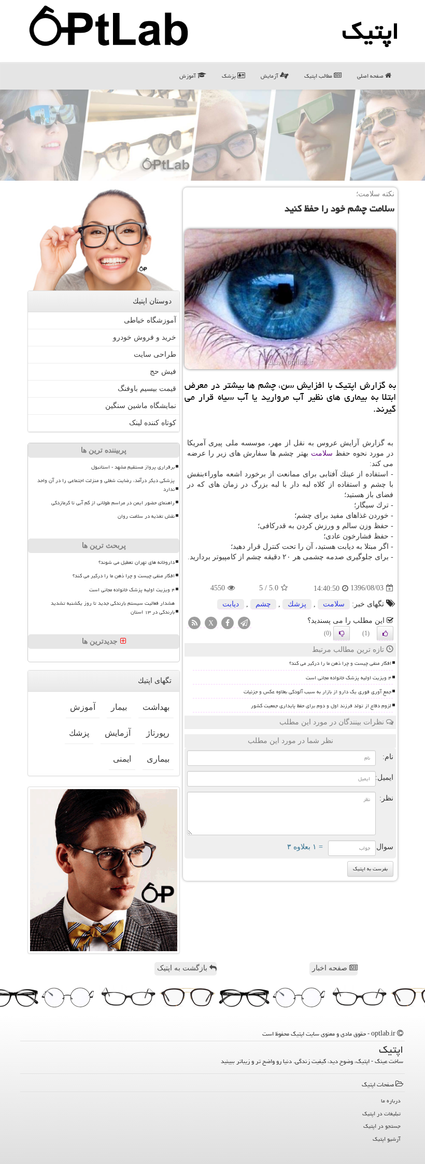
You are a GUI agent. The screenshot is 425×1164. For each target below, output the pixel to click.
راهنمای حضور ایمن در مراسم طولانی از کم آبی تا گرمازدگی (113, 503)
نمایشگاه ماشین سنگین (140, 406)
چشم (263, 604)
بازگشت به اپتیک (183, 968)
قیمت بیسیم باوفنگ (147, 388)
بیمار (119, 707)
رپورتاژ (157, 733)
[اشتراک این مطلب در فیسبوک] (227, 623)
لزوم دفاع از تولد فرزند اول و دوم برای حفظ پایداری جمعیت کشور (321, 706)
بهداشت (156, 707)
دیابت (230, 604)
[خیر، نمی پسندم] (341, 633)
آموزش (188, 75)
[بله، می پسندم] (385, 633)
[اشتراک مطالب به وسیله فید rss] (194, 623)
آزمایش (270, 75)
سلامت (322, 453)
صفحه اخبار (330, 968)
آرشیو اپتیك (387, 1138)
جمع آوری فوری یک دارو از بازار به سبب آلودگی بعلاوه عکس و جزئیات (317, 692)
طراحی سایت (155, 354)
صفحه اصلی (371, 75)
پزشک (229, 75)
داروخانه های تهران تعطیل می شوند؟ (136, 562)
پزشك (297, 604)
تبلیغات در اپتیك (381, 1113)
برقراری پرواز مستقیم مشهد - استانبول (133, 467)
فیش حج (163, 371)
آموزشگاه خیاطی (150, 320)
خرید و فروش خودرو (144, 337)
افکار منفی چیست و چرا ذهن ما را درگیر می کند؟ (340, 663)
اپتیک (370, 31)
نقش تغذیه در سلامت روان (146, 516)
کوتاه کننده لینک (152, 423)
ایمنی (122, 758)
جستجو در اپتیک (382, 1126)
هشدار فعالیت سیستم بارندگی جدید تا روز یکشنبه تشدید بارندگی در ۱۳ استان (113, 607)
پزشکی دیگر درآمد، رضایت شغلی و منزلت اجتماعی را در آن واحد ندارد (106, 484)
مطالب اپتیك (319, 75)
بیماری (158, 758)
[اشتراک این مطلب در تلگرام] (244, 623)
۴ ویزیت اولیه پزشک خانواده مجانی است (348, 678)
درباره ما (391, 1100)
